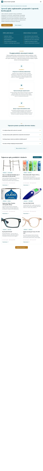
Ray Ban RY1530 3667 (7, 231)
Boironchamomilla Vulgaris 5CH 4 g (31, 175)
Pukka (9, 201)
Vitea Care (10, 172)
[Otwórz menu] (41, 2)
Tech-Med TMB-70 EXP (28, 203)
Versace (30, 229)
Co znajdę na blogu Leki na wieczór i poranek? (12, 130)
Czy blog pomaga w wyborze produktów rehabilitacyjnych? (15, 139)
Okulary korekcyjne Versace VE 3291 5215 (31, 232)
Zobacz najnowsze (37, 157)
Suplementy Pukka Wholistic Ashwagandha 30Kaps (8, 203)
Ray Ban (9, 229)
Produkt (5, 172)
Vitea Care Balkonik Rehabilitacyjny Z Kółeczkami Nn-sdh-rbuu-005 (11, 175)
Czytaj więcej (4, 213)
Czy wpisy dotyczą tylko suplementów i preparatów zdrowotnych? (16, 134)
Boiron (25, 172)
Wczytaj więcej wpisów (21, 247)
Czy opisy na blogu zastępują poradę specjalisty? (13, 143)
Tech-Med (31, 201)
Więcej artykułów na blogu (21, 148)
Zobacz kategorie (18, 25)
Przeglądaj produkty (6, 25)
